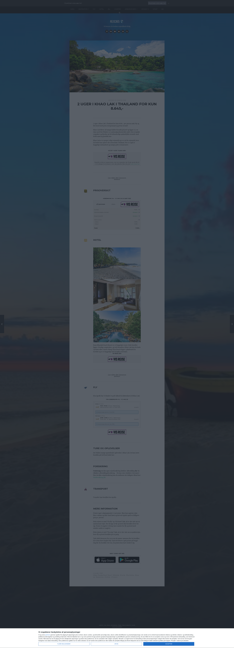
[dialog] (117, 638)
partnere (47, 634)
